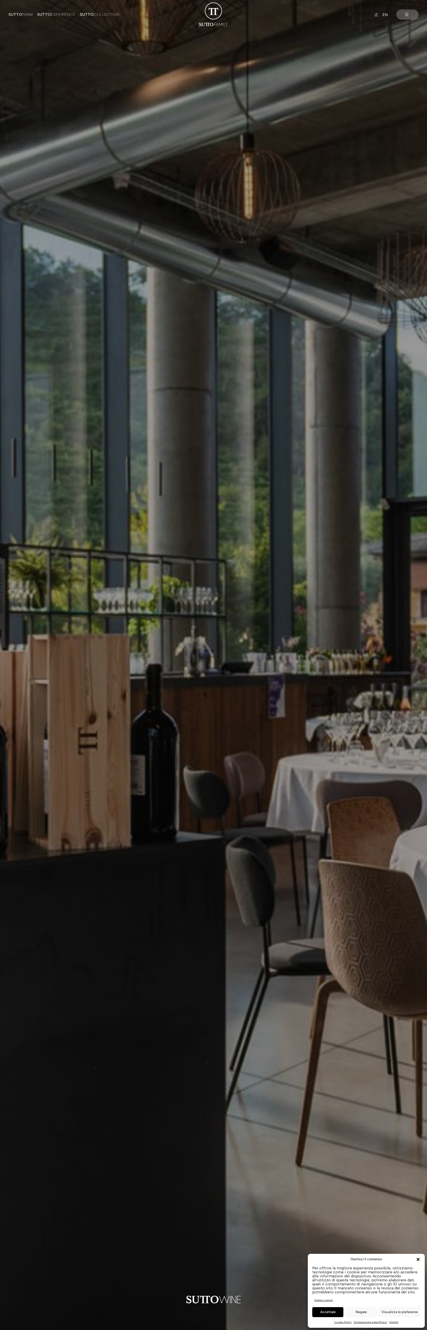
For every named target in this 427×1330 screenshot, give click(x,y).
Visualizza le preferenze (399, 1312)
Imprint (393, 1322)
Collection (99, 14)
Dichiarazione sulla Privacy (370, 1322)
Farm (20, 14)
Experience (56, 14)
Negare (361, 1312)
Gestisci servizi (323, 1300)
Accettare (328, 1312)
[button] (418, 1259)
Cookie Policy (343, 1322)
